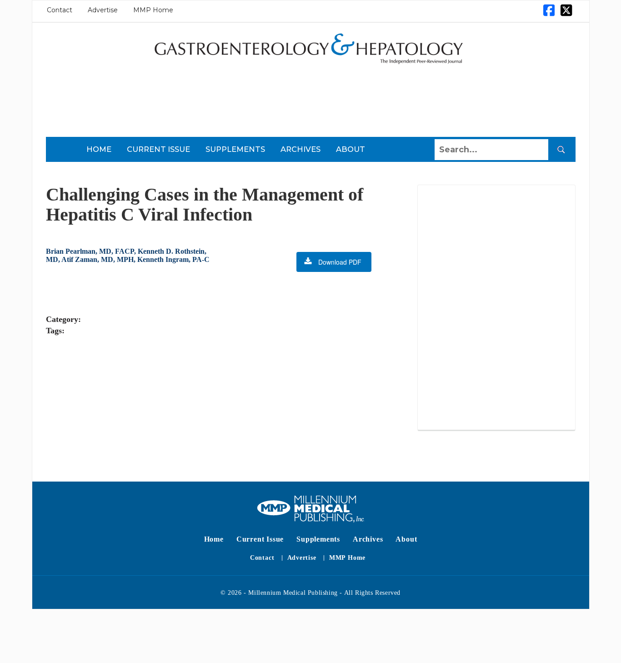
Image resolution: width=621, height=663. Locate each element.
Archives (300, 149)
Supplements (235, 149)
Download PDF (339, 261)
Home (98, 149)
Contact (59, 10)
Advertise (103, 10)
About (350, 149)
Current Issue (158, 149)
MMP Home (153, 10)
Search (561, 149)
